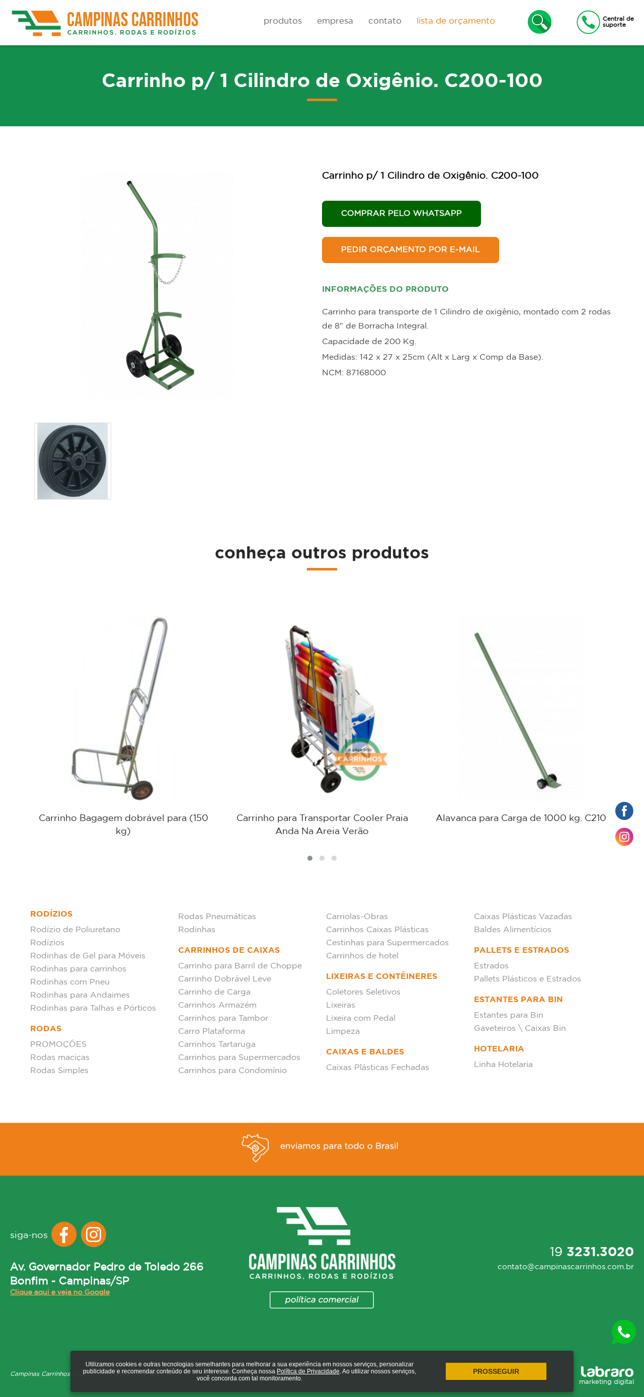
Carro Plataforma (211, 1031)
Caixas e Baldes (365, 1052)
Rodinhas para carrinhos (78, 969)
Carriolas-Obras (357, 917)
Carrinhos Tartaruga (217, 1044)
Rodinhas (196, 930)
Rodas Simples (59, 1071)
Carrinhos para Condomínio (232, 1071)
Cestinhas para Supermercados (387, 943)
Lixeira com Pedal (360, 1018)
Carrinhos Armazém (217, 1005)
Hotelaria (499, 1049)
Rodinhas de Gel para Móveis (87, 956)
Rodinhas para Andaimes (80, 995)
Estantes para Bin (518, 1000)
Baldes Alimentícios (512, 930)
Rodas (45, 1029)
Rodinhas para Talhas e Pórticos (93, 1008)
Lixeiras (340, 1005)
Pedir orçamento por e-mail (410, 250)
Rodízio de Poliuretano (75, 930)
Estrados (491, 966)
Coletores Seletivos (363, 992)
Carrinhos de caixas (229, 950)
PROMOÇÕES (58, 1044)
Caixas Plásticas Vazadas (523, 917)
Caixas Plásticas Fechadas (377, 1068)
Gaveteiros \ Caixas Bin (520, 1028)
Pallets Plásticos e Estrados (527, 979)
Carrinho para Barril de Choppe (240, 966)
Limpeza (343, 1031)
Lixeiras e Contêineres (381, 976)
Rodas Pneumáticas (217, 917)
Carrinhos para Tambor (223, 1018)
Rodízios (51, 914)
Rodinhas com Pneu (70, 982)
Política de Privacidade (308, 1371)
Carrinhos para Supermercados (239, 1057)
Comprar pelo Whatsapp (401, 213)
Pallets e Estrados (521, 950)
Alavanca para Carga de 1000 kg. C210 (521, 818)
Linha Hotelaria (503, 1065)
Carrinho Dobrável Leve (224, 979)
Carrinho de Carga (214, 992)
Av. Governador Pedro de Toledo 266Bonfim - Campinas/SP (107, 1274)
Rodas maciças (60, 1057)
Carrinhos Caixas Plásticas (377, 930)
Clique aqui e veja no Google (60, 1292)
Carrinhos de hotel (362, 956)
